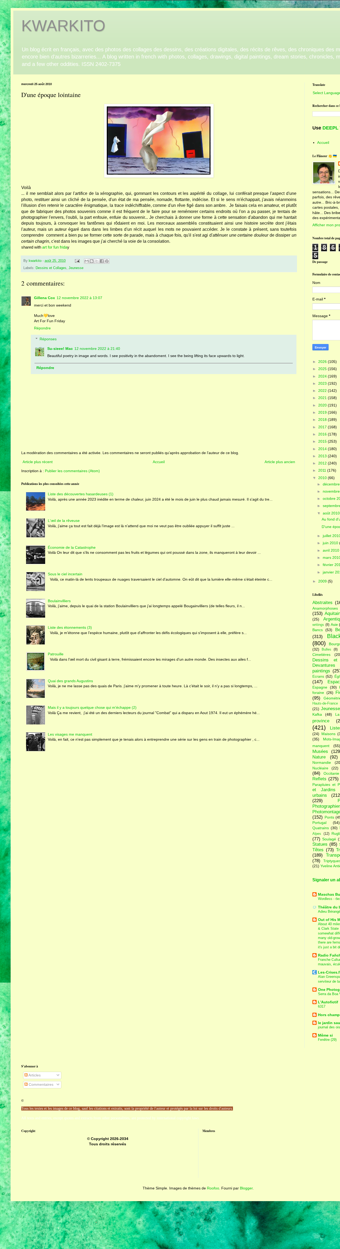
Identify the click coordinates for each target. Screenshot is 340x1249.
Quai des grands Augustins (70, 681)
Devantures (323, 665)
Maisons (328, 734)
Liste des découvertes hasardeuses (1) (80, 494)
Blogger (246, 1188)
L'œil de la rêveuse (64, 520)
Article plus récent (38, 462)
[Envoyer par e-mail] (86, 261)
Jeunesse (76, 268)
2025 (323, 369)
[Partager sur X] (96, 261)
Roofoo (213, 1188)
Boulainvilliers (59, 601)
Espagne (319, 687)
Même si (325, 1035)
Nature (319, 757)
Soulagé (329, 839)
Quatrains (320, 828)
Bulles (326, 649)
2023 (323, 383)
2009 (323, 581)
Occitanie (331, 773)
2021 (323, 398)
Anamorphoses (325, 608)
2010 (323, 478)
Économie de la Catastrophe (72, 547)
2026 (323, 361)
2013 (323, 456)
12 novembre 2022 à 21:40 (97, 348)
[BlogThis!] (91, 261)
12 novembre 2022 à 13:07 (79, 298)
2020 (323, 405)
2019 (323, 412)
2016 (323, 434)
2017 (323, 427)
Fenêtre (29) (327, 1040)
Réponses (48, 339)
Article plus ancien (280, 462)
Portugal (319, 822)
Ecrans (318, 676)
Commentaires (40, 1084)
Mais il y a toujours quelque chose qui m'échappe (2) (92, 707)
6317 (321, 1006)
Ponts (329, 817)
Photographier (326, 806)
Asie (334, 624)
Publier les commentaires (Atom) (72, 471)
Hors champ (329, 1015)
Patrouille (55, 654)
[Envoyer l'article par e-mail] (77, 261)
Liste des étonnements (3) (70, 627)
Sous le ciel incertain (65, 574)
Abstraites (322, 602)
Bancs (317, 630)
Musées (320, 751)
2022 (323, 390)
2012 (323, 463)
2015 (323, 441)
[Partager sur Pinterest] (106, 261)
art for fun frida (54, 247)
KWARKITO (63, 26)
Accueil (159, 462)
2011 (322, 470)
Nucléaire (320, 768)
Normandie (321, 762)
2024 (323, 376)
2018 (323, 419)
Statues (320, 844)
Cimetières (321, 654)
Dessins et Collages (51, 268)
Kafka (317, 714)
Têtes (318, 849)
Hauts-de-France (325, 703)
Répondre (42, 328)
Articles (34, 1075)
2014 (323, 449)
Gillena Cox (44, 298)
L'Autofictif (328, 1002)
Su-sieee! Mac (60, 348)
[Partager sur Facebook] (101, 261)
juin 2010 (331, 543)
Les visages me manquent (70, 734)
